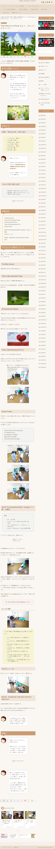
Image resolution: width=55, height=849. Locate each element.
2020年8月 (43, 290)
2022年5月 (43, 214)
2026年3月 (43, 122)
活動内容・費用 (34, 9)
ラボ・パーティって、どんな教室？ (17, 6)
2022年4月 (43, 217)
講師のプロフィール (16, 12)
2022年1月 (43, 228)
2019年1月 (43, 360)
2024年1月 (43, 141)
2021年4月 (43, 261)
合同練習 (42, 73)
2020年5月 (43, 301)
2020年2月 (43, 312)
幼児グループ (3, 23)
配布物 (42, 81)
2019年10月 (43, 327)
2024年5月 (43, 130)
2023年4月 (43, 174)
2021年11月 (43, 236)
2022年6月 (43, 210)
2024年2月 (43, 137)
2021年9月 (43, 243)
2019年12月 (43, 319)
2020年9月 (43, 287)
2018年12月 (43, 363)
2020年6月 (43, 298)
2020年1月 (43, 316)
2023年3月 (43, 177)
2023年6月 (43, 166)
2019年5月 (43, 345)
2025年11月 (43, 126)
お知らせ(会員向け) (45, 77)
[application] (46, 25)
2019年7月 (43, 338)
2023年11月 (43, 148)
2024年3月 (43, 133)
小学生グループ (44, 66)
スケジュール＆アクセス (33, 6)
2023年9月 (43, 155)
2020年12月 (43, 276)
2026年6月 (43, 115)
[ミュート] (50, 28)
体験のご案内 (44, 9)
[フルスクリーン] (52, 28)
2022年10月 (43, 195)
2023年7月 (43, 163)
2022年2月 (43, 225)
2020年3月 (43, 309)
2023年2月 (43, 181)
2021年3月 (43, 265)
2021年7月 (43, 250)
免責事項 (16, 847)
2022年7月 (43, 206)
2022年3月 (43, 221)
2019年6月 (43, 341)
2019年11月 (43, 323)
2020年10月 (43, 283)
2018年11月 (43, 367)
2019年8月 (43, 334)
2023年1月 (43, 184)
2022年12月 (43, 188)
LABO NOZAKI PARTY (27, 1)
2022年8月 (43, 203)
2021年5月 (43, 257)
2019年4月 (43, 349)
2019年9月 (43, 330)
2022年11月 (43, 192)
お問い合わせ (6, 12)
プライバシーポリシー (7, 847)
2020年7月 (43, 294)
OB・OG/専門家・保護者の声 (9, 9)
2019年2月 (43, 356)
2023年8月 (43, 159)
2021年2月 (43, 268)
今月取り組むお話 (44, 99)
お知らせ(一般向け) (45, 62)
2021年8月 (43, 246)
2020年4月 (43, 305)
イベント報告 (43, 84)
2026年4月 (43, 119)
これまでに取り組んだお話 (45, 103)
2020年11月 (43, 279)
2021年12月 (43, 232)
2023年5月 (43, 170)
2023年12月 (43, 144)
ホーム (4, 6)
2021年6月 (43, 254)
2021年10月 (43, 239)
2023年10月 (43, 152)
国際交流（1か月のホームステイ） (45, 94)
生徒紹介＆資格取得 (23, 9)
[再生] (40, 28)
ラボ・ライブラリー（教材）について (45, 89)
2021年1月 (43, 272)
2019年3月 (43, 352)
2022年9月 (43, 199)
